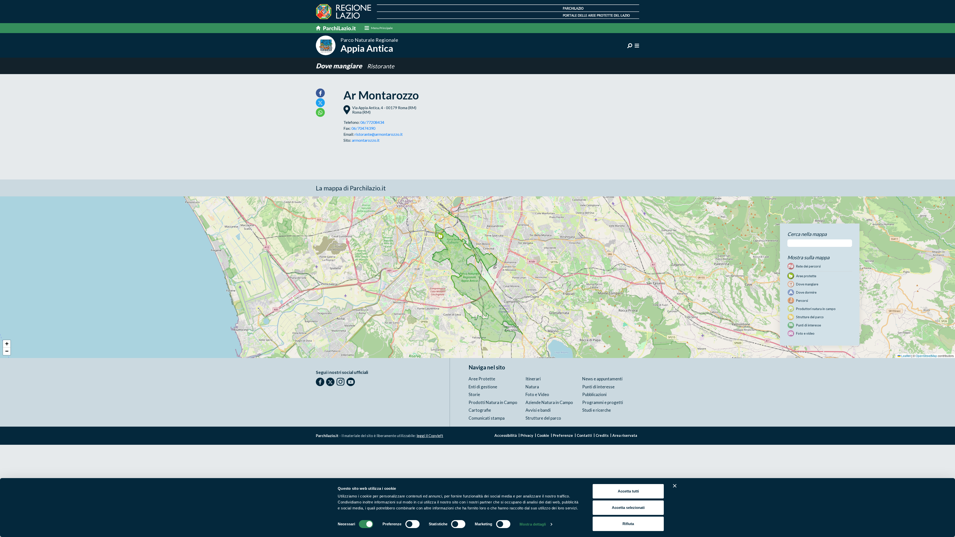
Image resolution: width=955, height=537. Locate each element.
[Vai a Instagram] (340, 381)
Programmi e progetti (602, 402)
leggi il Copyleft (430, 435)
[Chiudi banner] (674, 486)
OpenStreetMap (926, 356)
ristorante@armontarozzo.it (379, 134)
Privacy (527, 435)
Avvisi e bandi (538, 410)
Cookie (543, 435)
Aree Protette (482, 378)
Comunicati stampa (487, 418)
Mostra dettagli (533, 524)
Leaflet (905, 356)
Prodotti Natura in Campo (493, 402)
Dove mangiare (339, 66)
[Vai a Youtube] (350, 382)
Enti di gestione (483, 386)
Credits (602, 435)
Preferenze (563, 435)
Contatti (584, 435)
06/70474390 (363, 128)
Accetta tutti (628, 491)
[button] (440, 236)
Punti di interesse (598, 386)
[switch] (412, 524)
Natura (532, 386)
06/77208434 (372, 122)
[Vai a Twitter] (330, 382)
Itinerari (533, 378)
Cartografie (480, 410)
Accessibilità (505, 435)
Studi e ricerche (596, 410)
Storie (474, 394)
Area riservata (624, 435)
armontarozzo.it (366, 140)
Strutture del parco (543, 418)
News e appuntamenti (602, 378)
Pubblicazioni (594, 394)
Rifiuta (628, 524)
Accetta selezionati (628, 507)
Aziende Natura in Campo (549, 402)
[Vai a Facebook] (320, 382)
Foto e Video (537, 394)
